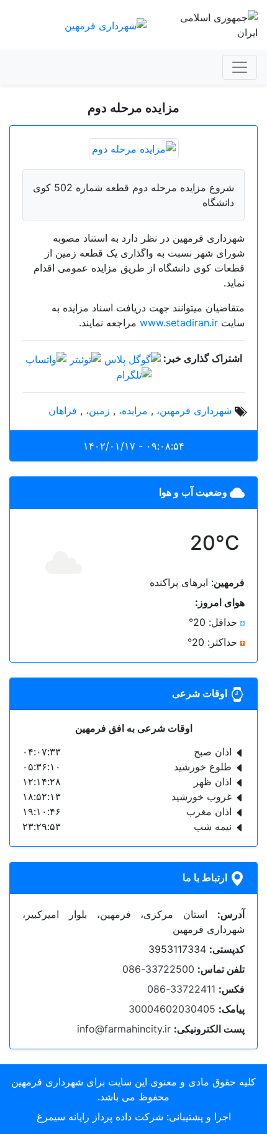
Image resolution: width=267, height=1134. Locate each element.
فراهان (62, 410)
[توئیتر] (85, 358)
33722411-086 (181, 989)
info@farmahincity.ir (124, 1029)
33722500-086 (158, 969)
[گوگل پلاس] (132, 358)
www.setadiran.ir (179, 322)
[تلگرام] (134, 374)
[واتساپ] (45, 358)
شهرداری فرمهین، (194, 410)
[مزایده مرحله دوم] (134, 147)
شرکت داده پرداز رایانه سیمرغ (100, 1116)
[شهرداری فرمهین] (106, 24)
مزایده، (133, 410)
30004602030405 (172, 1009)
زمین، (98, 410)
